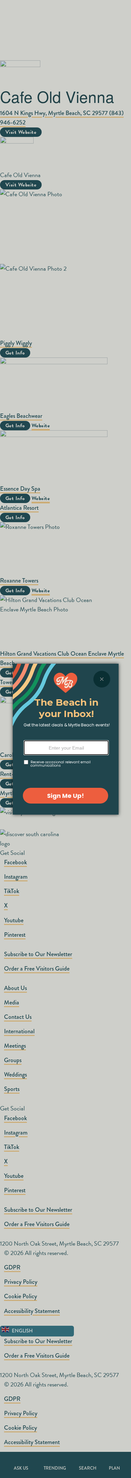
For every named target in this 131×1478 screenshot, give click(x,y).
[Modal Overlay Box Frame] (66, 739)
